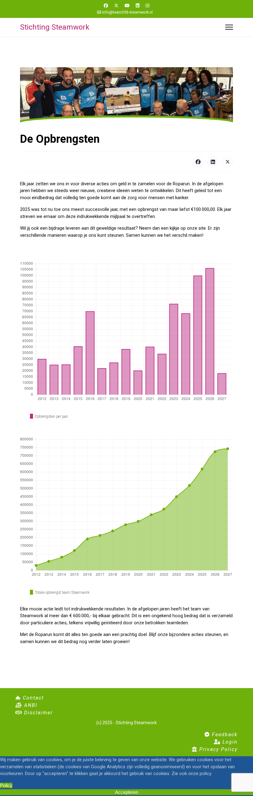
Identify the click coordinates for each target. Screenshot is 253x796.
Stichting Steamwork (54, 27)
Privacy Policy (217, 749)
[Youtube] (127, 5)
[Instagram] (147, 5)
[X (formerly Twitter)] (227, 162)
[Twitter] (116, 5)
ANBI (29, 705)
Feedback (224, 734)
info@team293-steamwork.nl (127, 12)
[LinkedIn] (213, 162)
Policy (6, 785)
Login (229, 742)
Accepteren (126, 792)
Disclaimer (37, 713)
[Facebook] (106, 5)
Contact (32, 698)
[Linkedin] (137, 5)
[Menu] (229, 27)
